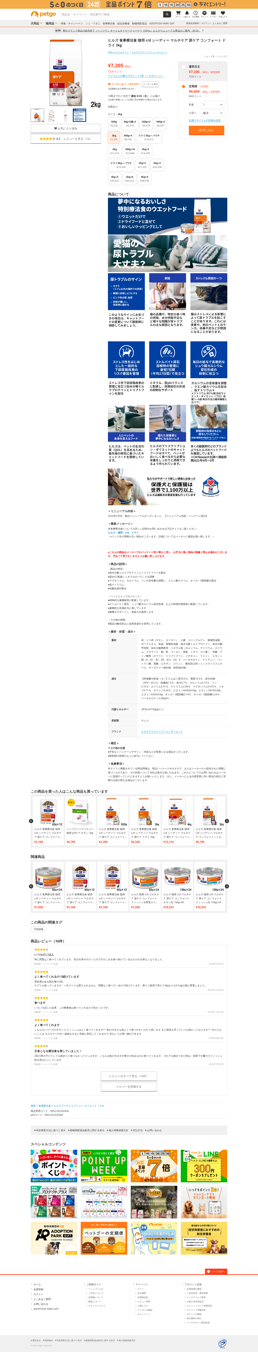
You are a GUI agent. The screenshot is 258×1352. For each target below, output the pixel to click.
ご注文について (95, 1293)
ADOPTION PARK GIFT (162, 23)
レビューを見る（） (74, 139)
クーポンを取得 (150, 84)
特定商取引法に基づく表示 (51, 1130)
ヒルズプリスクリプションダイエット (162, 731)
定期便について (95, 1297)
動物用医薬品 (139, 23)
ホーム (37, 1284)
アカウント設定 (193, 1284)
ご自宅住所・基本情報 (197, 1293)
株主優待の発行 (194, 1318)
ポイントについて (96, 1305)
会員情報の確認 (194, 1288)
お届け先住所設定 (195, 1301)
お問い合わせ (154, 1130)
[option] (129, 4)
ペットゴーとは (95, 1288)
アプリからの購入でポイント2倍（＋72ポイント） (136, 75)
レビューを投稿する (129, 1086)
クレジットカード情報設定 (199, 1305)
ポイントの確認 (194, 1314)
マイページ (141, 1284)
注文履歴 (142, 1293)
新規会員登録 (192, 23)
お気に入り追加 (67, 128)
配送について (94, 1301)
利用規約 (48, 1340)
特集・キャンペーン (72, 23)
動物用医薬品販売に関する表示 (87, 1130)
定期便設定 (143, 1297)
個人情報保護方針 (118, 1130)
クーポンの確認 (145, 1309)
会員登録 (38, 1289)
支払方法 (138, 1130)
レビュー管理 (144, 1301)
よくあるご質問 (220, 23)
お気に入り (143, 1305)
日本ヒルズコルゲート (118, 52)
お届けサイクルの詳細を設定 (205, 120)
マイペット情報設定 (196, 1309)
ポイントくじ (144, 1314)
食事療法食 (109, 23)
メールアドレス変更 (196, 1297)
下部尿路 (39, 929)
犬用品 (35, 23)
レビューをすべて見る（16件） (129, 1076)
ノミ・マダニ (92, 23)
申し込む (208, 130)
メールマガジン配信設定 (198, 1322)
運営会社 (36, 1340)
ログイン (205, 23)
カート (141, 1288)
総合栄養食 (123, 23)
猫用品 (50, 23)
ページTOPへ (218, 1271)
